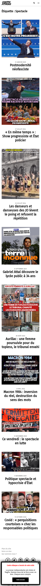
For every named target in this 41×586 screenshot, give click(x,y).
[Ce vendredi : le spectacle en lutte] (20, 420)
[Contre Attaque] (6, 3)
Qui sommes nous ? (9, 554)
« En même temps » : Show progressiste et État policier (20, 136)
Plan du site (6, 549)
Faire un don (6, 551)
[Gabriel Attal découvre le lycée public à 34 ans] (20, 246)
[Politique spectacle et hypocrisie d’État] (20, 462)
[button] (34, 3)
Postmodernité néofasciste (20, 67)
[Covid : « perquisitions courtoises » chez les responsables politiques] (20, 502)
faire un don (20, 580)
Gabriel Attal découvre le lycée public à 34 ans (20, 274)
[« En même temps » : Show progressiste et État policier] (20, 101)
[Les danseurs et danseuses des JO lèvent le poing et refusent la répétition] (20, 174)
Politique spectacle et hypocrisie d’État (20, 481)
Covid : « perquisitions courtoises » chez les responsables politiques (20, 524)
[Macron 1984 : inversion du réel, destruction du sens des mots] (20, 370)
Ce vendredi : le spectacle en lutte (20, 441)
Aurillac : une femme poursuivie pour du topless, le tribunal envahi (20, 343)
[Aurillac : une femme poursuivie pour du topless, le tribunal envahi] (20, 308)
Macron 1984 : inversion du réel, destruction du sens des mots (20, 396)
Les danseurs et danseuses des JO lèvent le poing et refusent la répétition (20, 212)
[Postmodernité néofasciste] (20, 39)
